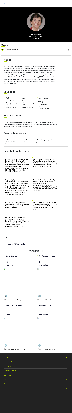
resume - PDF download (16, 244)
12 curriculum (10, 312)
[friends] (4, 3)
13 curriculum (43, 312)
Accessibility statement (11, 384)
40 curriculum (10, 263)
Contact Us (7, 379)
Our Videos (7, 375)
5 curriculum (43, 263)
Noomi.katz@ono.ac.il (12, 50)
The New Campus (9, 366)
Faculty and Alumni (10, 371)
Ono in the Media (9, 362)
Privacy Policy (42, 399)
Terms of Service (52, 399)
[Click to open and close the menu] (67, 3)
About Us (7, 357)
